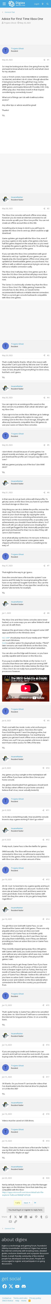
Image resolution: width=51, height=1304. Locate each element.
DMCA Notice (7, 1300)
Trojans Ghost (10, 23)
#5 (48, 445)
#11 (47, 810)
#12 (47, 840)
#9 (48, 720)
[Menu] (4, 4)
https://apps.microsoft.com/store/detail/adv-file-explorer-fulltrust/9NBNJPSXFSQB (23, 1193)
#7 (48, 565)
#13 (47, 879)
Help (17, 1300)
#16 (47, 1045)
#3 (48, 355)
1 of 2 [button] (17, 1202)
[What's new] (42, 3)
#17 (47, 1077)
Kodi (4, 643)
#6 (48, 492)
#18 (47, 1114)
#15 (47, 1005)
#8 (48, 613)
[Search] (47, 3)
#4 (48, 397)
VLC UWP (6, 637)
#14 (47, 919)
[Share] (44, 60)
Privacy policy (35, 1298)
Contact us (6, 1298)
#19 (47, 1141)
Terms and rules (20, 1298)
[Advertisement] (25, 34)
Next (26, 1202)
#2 (48, 208)
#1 (48, 60)
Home (23, 1300)
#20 (47, 1178)
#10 (47, 768)
